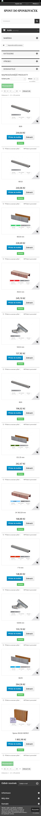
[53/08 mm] (20, 607)
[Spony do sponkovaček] (20, 10)
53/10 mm (20, 347)
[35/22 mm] (20, 276)
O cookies (36, 813)
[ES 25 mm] (20, 441)
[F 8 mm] (20, 552)
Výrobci (7, 61)
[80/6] (20, 386)
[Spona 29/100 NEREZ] (20, 717)
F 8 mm (20, 568)
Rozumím (35, 809)
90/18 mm (20, 237)
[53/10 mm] (20, 331)
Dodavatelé (9, 69)
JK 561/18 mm (20, 513)
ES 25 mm (20, 457)
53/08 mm (20, 623)
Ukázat (30, 78)
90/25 (21, 678)
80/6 (20, 402)
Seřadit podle (5, 78)
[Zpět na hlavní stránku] (3, 45)
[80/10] (20, 166)
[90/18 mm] (20, 221)
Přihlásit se (36, 3)
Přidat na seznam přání (12, 148)
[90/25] (20, 662)
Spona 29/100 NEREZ (20, 733)
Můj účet (5, 798)
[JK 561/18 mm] (20, 496)
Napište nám (18, 3)
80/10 (21, 182)
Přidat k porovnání (30, 148)
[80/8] (20, 110)
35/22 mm (20, 292)
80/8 (20, 126)
